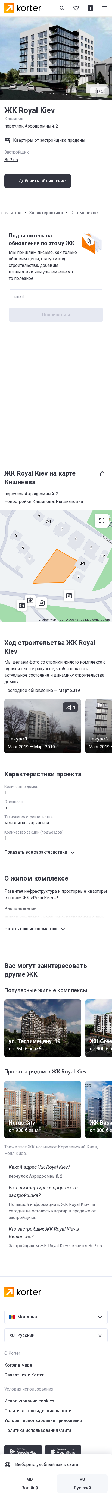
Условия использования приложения (43, 1420)
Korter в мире (18, 1365)
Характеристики (46, 212)
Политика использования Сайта (37, 1430)
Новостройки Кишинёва (29, 501)
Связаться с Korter (24, 1375)
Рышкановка (69, 501)
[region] (56, 566)
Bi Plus (11, 159)
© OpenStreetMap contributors (87, 620)
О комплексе (84, 212)
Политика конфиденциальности (37, 1410)
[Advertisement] (56, 395)
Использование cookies (29, 1401)
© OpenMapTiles (50, 620)
